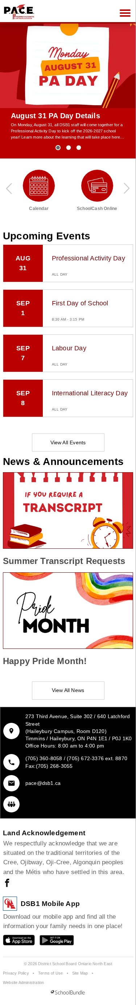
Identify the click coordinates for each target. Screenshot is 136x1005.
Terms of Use (50, 973)
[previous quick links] (9, 188)
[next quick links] (126, 188)
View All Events (68, 442)
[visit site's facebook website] (7, 883)
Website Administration (23, 982)
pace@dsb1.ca (43, 783)
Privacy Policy (16, 973)
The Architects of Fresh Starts (64, 116)
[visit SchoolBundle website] (68, 992)
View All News (68, 690)
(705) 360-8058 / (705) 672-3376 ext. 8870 (76, 758)
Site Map (80, 973)
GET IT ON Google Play (51, 941)
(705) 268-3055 (54, 766)
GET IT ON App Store (15, 941)
